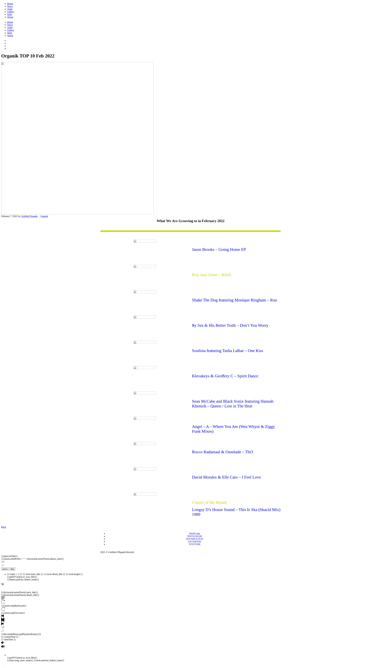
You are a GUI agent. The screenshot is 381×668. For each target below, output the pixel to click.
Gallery (10, 11)
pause (5, 569)
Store (9, 14)
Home (10, 3)
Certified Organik (29, 216)
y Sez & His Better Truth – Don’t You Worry (231, 325)
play (12, 569)
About (10, 17)
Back (3, 527)
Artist (9, 9)
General (44, 216)
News (10, 6)
